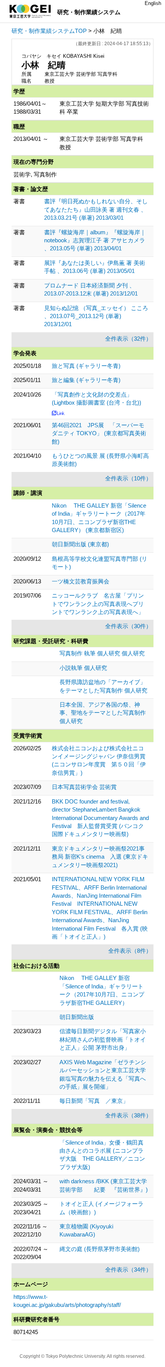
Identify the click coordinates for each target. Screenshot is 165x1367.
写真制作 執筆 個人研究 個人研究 (102, 653)
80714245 (25, 1332)
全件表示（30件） (128, 626)
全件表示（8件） (130, 950)
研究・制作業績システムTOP (49, 31)
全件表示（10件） (128, 478)
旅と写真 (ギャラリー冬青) (86, 366)
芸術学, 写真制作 (35, 174)
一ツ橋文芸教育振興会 (80, 581)
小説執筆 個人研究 (83, 668)
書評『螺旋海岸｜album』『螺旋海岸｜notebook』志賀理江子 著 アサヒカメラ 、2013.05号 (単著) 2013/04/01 (95, 240)
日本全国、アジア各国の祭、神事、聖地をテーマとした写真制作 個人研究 (102, 712)
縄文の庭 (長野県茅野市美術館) (99, 1249)
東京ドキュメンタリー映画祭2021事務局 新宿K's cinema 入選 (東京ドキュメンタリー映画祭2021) (100, 856)
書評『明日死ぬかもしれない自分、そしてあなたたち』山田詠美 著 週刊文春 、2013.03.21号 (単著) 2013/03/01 (96, 209)
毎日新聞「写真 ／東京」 (94, 1101)
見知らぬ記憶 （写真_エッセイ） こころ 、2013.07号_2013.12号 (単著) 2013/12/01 (96, 316)
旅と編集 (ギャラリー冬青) (86, 380)
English (153, 3)
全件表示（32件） (128, 338)
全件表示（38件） (128, 1115)
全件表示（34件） (128, 1269)
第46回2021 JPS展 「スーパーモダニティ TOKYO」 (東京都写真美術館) (99, 433)
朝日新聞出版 (76, 1017)
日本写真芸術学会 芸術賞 (84, 787)
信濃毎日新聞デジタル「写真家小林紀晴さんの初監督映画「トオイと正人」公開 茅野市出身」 (102, 1039)
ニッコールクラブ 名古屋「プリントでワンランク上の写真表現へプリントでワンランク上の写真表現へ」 (98, 603)
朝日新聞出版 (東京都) (80, 544)
